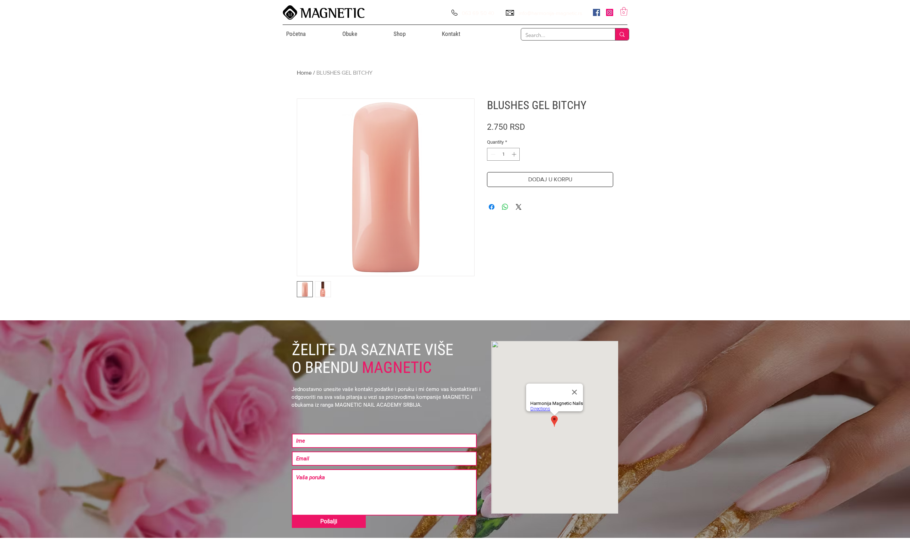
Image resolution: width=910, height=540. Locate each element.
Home (304, 73)
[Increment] (514, 154)
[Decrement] (492, 154)
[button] (623, 11)
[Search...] (622, 34)
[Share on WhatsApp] (505, 207)
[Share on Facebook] (491, 207)
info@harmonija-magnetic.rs (550, 13)
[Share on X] (518, 207)
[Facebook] (596, 12)
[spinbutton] (503, 154)
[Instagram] (609, 12)
